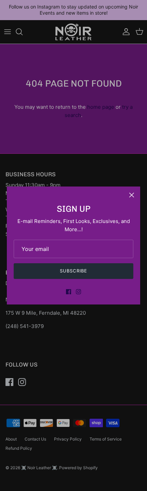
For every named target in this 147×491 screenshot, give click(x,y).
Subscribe (73, 270)
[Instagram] (78, 291)
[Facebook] (68, 291)
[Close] (131, 195)
